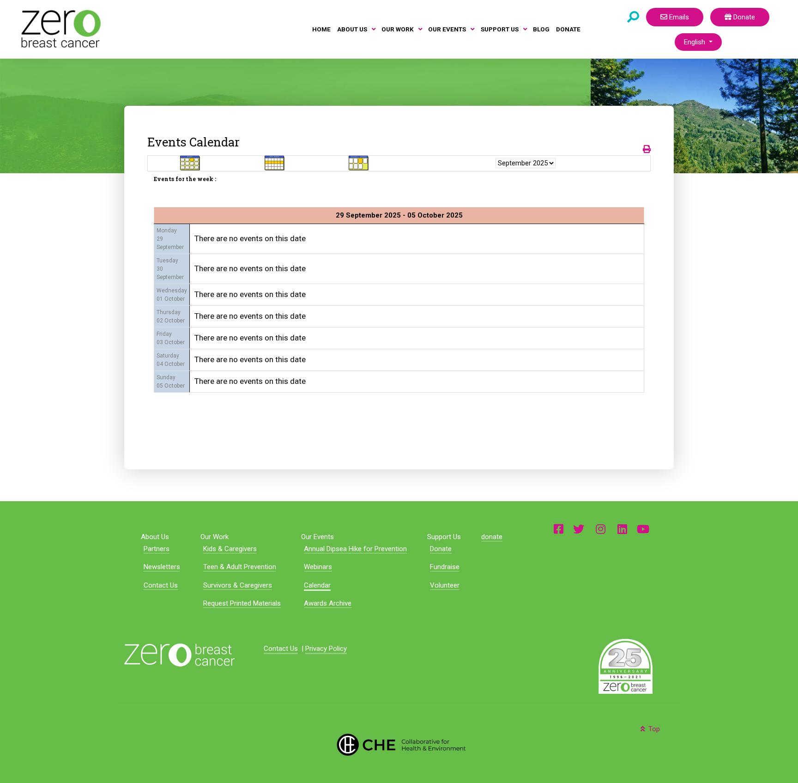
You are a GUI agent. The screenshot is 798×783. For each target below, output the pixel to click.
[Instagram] (600, 528)
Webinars (318, 567)
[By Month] (190, 162)
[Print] (647, 149)
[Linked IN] (622, 528)
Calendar (317, 585)
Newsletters (162, 567)
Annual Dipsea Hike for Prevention (355, 549)
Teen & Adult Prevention (239, 567)
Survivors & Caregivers (237, 585)
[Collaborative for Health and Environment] (399, 743)
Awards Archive (327, 603)
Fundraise (444, 567)
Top (653, 729)
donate (491, 537)
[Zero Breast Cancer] (59, 28)
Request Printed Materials (242, 603)
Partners (156, 549)
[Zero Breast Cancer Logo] (179, 654)
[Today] (359, 162)
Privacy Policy (326, 648)
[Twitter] (579, 528)
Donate (743, 17)
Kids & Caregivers (230, 549)
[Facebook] (558, 528)
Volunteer (444, 585)
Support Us (444, 537)
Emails (678, 17)
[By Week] (275, 162)
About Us (155, 537)
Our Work (214, 537)
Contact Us (161, 585)
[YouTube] (643, 528)
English (695, 42)
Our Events (317, 537)
